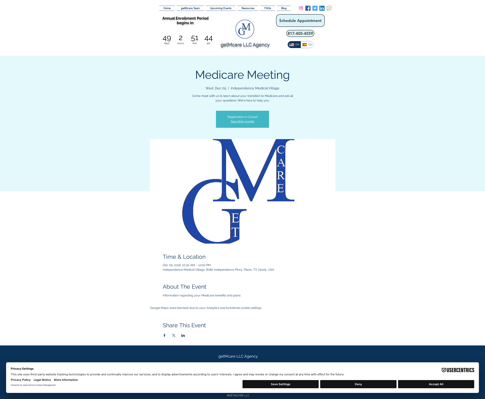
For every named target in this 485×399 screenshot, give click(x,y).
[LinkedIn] (322, 8)
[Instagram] (301, 8)
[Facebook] (308, 8)
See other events (242, 121)
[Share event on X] (174, 335)
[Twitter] (315, 8)
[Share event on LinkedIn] (183, 335)
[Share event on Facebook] (164, 335)
